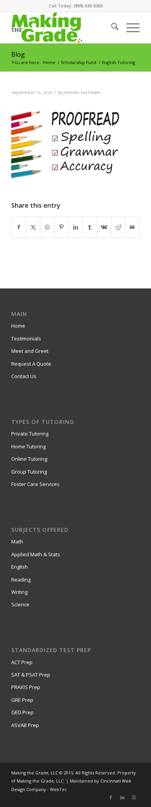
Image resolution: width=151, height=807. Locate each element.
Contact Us (23, 376)
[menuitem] (110, 27)
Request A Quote (31, 363)
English (19, 566)
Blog (18, 54)
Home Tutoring (28, 446)
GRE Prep (22, 699)
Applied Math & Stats (35, 554)
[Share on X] (33, 227)
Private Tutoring (29, 433)
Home (18, 325)
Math (17, 541)
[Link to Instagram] (134, 797)
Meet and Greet (29, 350)
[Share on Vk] (104, 227)
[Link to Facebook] (111, 797)
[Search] (110, 27)
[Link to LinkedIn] (122, 797)
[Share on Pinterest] (62, 227)
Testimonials (26, 338)
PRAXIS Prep (25, 687)
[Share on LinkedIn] (76, 227)
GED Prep (22, 712)
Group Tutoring (29, 471)
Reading (21, 579)
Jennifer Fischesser (82, 92)
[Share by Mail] (132, 227)
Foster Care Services (35, 484)
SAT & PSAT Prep (30, 674)
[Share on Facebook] (19, 227)
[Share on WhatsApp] (47, 227)
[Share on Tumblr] (90, 227)
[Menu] (129, 27)
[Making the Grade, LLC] (62, 27)
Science (20, 604)
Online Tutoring (29, 458)
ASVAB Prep (25, 725)
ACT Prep (22, 662)
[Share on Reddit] (118, 227)
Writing (19, 591)
